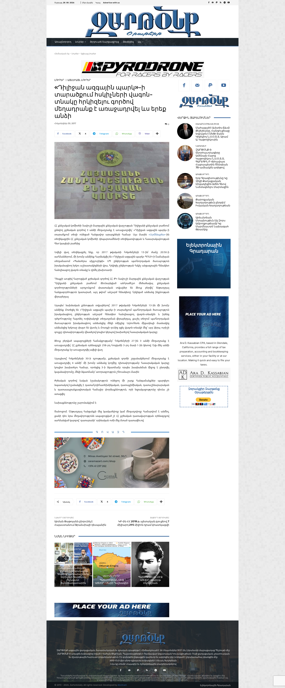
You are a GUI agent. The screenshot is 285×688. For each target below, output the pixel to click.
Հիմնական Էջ (61, 53)
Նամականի (201, 146)
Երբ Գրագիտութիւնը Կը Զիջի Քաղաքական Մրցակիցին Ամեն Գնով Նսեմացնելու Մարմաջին (212, 183)
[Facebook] (209, 3)
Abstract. (122, 685)
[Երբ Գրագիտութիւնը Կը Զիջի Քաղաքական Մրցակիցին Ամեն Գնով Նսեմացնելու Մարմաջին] (185, 181)
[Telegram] (225, 3)
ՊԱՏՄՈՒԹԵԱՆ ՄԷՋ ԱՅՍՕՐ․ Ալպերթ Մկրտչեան (150, 580)
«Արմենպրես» (157, 234)
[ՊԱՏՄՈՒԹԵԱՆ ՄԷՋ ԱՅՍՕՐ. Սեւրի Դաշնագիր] (112, 564)
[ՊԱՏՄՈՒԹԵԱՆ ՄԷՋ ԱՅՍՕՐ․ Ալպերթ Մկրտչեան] (150, 564)
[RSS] (221, 3)
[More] (157, 133)
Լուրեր (75, 53)
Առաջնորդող (202, 174)
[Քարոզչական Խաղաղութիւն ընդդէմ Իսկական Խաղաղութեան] (185, 201)
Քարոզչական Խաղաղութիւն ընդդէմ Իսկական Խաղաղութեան (213, 202)
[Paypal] (217, 3)
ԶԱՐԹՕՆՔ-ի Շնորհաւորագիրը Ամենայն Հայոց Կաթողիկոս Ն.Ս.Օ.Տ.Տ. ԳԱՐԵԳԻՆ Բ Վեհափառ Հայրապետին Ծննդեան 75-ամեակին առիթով (212, 158)
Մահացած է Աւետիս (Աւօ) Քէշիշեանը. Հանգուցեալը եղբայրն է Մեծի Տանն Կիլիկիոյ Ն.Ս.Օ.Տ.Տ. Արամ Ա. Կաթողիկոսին (213, 133)
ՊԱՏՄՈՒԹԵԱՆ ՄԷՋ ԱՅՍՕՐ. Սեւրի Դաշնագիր (111, 582)
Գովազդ (112, 432)
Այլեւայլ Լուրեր (88, 53)
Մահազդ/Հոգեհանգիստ (207, 124)
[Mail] (213, 3)
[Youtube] (229, 3)
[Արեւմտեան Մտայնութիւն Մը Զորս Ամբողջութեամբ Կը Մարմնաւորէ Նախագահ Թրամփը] (185, 221)
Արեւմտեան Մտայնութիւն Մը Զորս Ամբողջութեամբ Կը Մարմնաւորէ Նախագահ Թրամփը (212, 223)
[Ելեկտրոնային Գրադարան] (204, 263)
